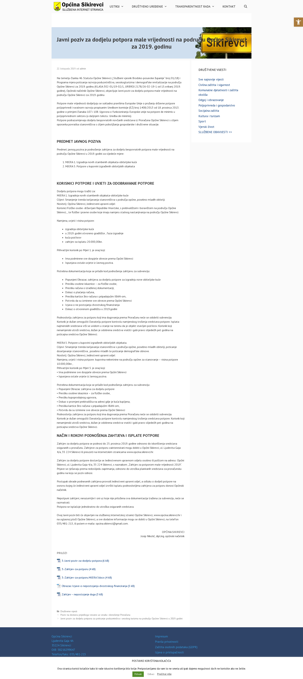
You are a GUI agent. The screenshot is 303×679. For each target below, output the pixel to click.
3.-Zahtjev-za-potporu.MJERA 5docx (83, 577)
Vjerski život (206, 127)
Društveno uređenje (147, 6)
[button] (298, 22)
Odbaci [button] (150, 674)
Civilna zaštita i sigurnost (214, 85)
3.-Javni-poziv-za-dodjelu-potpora (82, 560)
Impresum (161, 636)
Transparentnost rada (192, 6)
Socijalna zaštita (208, 111)
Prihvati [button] (138, 674)
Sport (202, 121)
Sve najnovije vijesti (211, 79)
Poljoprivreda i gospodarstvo (216, 105)
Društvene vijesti (68, 611)
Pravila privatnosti (166, 642)
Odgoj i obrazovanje (211, 100)
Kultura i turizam (209, 116)
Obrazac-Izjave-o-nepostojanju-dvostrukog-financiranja (94, 586)
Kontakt (229, 6)
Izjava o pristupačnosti (169, 652)
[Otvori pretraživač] (245, 6)
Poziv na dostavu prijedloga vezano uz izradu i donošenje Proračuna (95, 614)
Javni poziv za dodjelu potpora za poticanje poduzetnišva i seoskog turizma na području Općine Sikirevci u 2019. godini (121, 618)
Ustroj (115, 6)
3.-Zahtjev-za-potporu (75, 569)
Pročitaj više (164, 674)
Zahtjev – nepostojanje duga (79, 594)
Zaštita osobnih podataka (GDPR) (176, 647)
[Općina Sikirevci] (78, 6)
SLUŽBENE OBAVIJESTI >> (215, 132)
